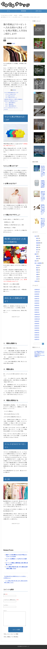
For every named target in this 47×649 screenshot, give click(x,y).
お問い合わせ (38, 10)
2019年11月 (37, 289)
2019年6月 (37, 300)
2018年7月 (37, 325)
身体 (37, 258)
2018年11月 (37, 316)
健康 (36, 254)
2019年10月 (37, 291)
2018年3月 (37, 334)
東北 (37, 267)
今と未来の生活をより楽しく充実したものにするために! (39, 352)
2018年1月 (37, 339)
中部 (37, 272)
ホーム (8, 10)
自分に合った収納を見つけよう (11, 100)
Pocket (13, 43)
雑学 (37, 238)
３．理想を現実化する (11, 106)
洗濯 (37, 245)
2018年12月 (37, 314)
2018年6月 (37, 328)
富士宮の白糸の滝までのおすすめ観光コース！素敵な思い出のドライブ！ (43, 171)
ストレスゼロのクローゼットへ (11, 107)
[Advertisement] (15, 326)
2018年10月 (37, 318)
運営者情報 (23, 10)
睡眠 (37, 256)
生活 (36, 236)
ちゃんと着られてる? (11, 94)
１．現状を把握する (10, 102)
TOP (7, 15)
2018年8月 (37, 323)
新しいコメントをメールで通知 (11, 634)
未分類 (36, 281)
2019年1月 (37, 312)
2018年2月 (37, 337)
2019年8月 (37, 296)
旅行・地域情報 (38, 263)
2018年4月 (37, 332)
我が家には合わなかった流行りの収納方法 (13, 99)
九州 (37, 278)
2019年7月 (37, 298)
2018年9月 (37, 321)
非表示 (14, 90)
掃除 (5, 40)
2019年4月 (37, 305)
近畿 (37, 274)
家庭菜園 (38, 242)
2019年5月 (37, 303)
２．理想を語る (9, 104)
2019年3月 (37, 307)
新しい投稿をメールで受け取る (11, 636)
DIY (37, 251)
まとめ (6, 109)
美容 (36, 260)
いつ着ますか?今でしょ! (11, 97)
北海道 (37, 265)
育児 (37, 249)
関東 (37, 269)
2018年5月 (37, 330)
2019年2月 (37, 309)
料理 (37, 240)
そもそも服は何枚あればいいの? (11, 92)
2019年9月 (37, 294)
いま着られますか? (10, 95)
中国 (37, 276)
